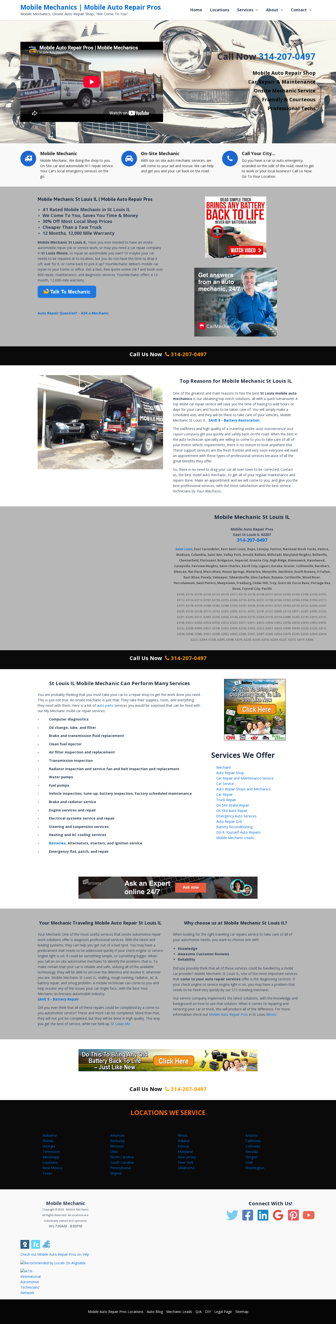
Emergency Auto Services (236, 816)
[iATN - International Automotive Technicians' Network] (34, 1281)
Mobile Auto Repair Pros (228, 1014)
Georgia (49, 1146)
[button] (255, 9)
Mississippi (51, 1157)
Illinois (271, 1014)
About (272, 9)
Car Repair (224, 794)
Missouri (117, 1146)
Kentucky (117, 1140)
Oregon (251, 1157)
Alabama (50, 1135)
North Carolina (122, 1157)
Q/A (199, 1311)
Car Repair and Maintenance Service (245, 778)
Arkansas (117, 1135)
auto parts (105, 705)
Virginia (116, 1173)
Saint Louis (184, 549)
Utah (249, 1162)
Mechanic (223, 767)
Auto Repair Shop (230, 772)
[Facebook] (248, 1215)
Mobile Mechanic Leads (235, 837)
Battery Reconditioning (234, 826)
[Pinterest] (293, 1215)
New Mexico (52, 1167)
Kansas (183, 1146)
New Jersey (187, 1157)
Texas (47, 1173)
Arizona (251, 1135)
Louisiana (50, 1162)
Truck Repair (226, 799)
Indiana (183, 1140)
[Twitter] (232, 1215)
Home (196, 9)
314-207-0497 (287, 56)
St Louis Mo (120, 1023)
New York (185, 1162)
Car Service (225, 783)
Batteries (57, 843)
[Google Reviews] (278, 1215)
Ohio (114, 1151)
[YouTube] (309, 1215)
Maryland (185, 1151)
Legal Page (223, 1311)
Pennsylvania (120, 1167)
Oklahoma (186, 1167)
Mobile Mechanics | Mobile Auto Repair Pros (90, 7)
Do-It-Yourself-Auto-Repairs (238, 832)
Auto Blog (155, 1311)
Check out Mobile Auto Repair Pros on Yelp (54, 1254)
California (252, 1140)
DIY (208, 1311)
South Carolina (122, 1162)
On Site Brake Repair (232, 805)
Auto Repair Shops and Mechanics (243, 789)
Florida (48, 1140)
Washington (254, 1167)
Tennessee (51, 1151)
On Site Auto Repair (231, 810)
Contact (299, 9)
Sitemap (241, 1311)
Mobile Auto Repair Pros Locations (115, 1311)
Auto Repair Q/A (229, 821)
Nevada (251, 1151)
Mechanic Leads (179, 1311)
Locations (219, 9)
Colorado (252, 1146)
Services (245, 9)
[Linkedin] (263, 1215)
